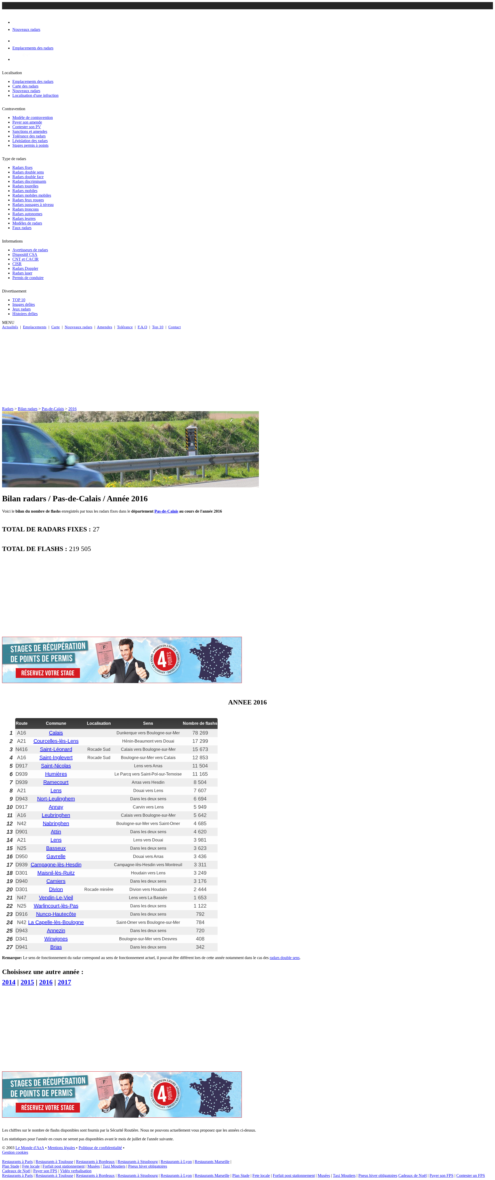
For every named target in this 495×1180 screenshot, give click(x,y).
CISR (17, 264)
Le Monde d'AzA (29, 1147)
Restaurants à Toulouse (54, 1161)
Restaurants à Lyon (176, 1161)
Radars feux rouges (28, 200)
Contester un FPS (470, 1175)
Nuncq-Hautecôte (56, 914)
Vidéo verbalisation (76, 1171)
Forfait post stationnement (64, 1166)
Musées (93, 1166)
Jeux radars (21, 309)
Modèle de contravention (32, 117)
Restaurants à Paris (17, 1161)
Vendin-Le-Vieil (56, 897)
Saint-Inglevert (56, 757)
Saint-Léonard (56, 749)
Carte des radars (25, 86)
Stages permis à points (30, 145)
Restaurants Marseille (212, 1161)
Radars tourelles (25, 186)
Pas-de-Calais (53, 409)
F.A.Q (142, 327)
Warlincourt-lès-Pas (56, 906)
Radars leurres (24, 218)
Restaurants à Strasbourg (138, 1161)
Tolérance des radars (29, 136)
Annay (56, 807)
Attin (56, 831)
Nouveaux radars (26, 91)
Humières (56, 774)
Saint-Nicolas (56, 766)
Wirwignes (56, 939)
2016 (72, 409)
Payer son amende (27, 122)
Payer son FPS (45, 1171)
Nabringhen (56, 823)
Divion (56, 889)
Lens (56, 790)
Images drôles (23, 304)
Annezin (56, 930)
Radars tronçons (25, 209)
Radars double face (28, 177)
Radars (7, 409)
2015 (27, 982)
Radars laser (22, 273)
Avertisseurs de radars (30, 250)
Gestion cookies (15, 1152)
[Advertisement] (247, 368)
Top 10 (157, 327)
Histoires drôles (25, 314)
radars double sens (285, 957)
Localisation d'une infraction (35, 95)
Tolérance (125, 327)
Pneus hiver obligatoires (147, 1166)
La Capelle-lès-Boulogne (56, 922)
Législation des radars (30, 141)
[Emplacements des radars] (16, 41)
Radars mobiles (24, 190)
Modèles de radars (27, 223)
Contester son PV (26, 127)
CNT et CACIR (25, 259)
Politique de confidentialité (100, 1147)
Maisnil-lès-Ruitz (56, 873)
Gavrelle (55, 856)
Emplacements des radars (32, 81)
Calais (56, 733)
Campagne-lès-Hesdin (56, 864)
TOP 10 (18, 300)
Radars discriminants (29, 181)
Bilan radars (27, 409)
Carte (55, 327)
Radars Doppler (25, 268)
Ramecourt (56, 782)
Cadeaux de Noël (16, 1171)
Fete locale (31, 1166)
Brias (56, 947)
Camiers (55, 881)
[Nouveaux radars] (16, 22)
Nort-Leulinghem (56, 799)
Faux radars (21, 228)
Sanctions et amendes (29, 131)
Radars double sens (28, 172)
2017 (64, 982)
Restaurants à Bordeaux (95, 1161)
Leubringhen (56, 815)
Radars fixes (22, 167)
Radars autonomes (27, 214)
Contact (174, 327)
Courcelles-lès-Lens (56, 741)
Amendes (104, 327)
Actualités (10, 327)
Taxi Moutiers (114, 1166)
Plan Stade (10, 1166)
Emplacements (34, 327)
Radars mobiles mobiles (31, 195)
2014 (8, 982)
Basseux (56, 848)
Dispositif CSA (24, 254)
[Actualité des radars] (25, 59)
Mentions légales (61, 1147)
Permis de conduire (28, 277)
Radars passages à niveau (33, 204)
